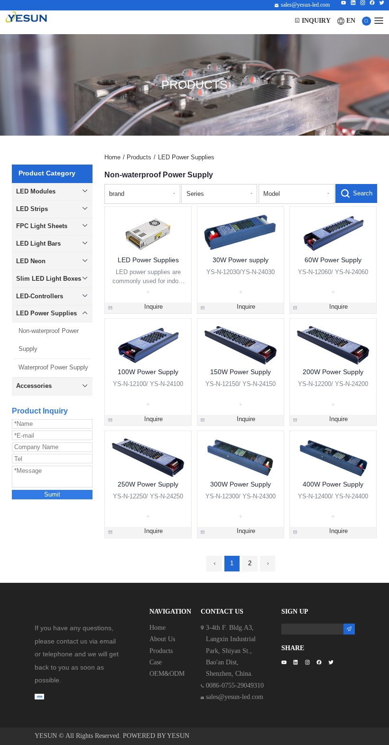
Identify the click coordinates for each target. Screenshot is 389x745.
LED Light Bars (38, 243)
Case (155, 662)
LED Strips (32, 208)
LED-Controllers (39, 296)
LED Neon (31, 261)
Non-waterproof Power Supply (49, 340)
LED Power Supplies (46, 313)
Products (141, 157)
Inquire (153, 307)
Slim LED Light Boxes (48, 278)
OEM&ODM (167, 673)
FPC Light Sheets (41, 226)
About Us (162, 639)
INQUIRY (316, 20)
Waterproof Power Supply (53, 367)
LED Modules (36, 191)
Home (114, 157)
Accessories (34, 385)
